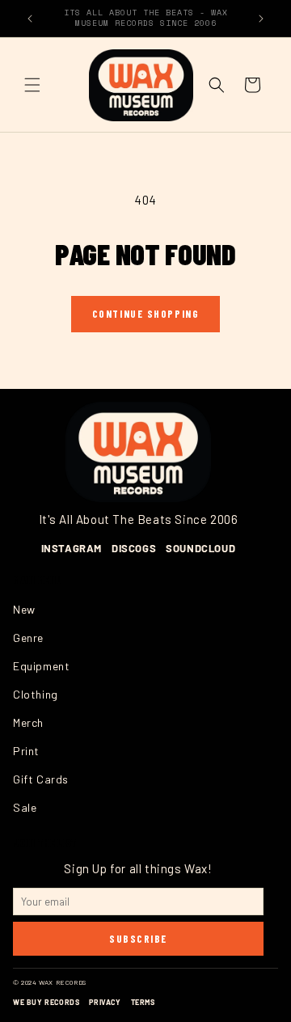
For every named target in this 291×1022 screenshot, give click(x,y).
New (24, 609)
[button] (32, 85)
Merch (28, 722)
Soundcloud (200, 548)
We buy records (46, 1002)
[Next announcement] (261, 18)
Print (26, 751)
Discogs (134, 548)
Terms (143, 1002)
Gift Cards (41, 779)
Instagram (71, 548)
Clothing (35, 694)
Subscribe (138, 938)
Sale (24, 807)
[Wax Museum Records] (138, 452)
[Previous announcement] (30, 18)
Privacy (104, 1002)
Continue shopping (146, 313)
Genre (28, 637)
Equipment (41, 666)
